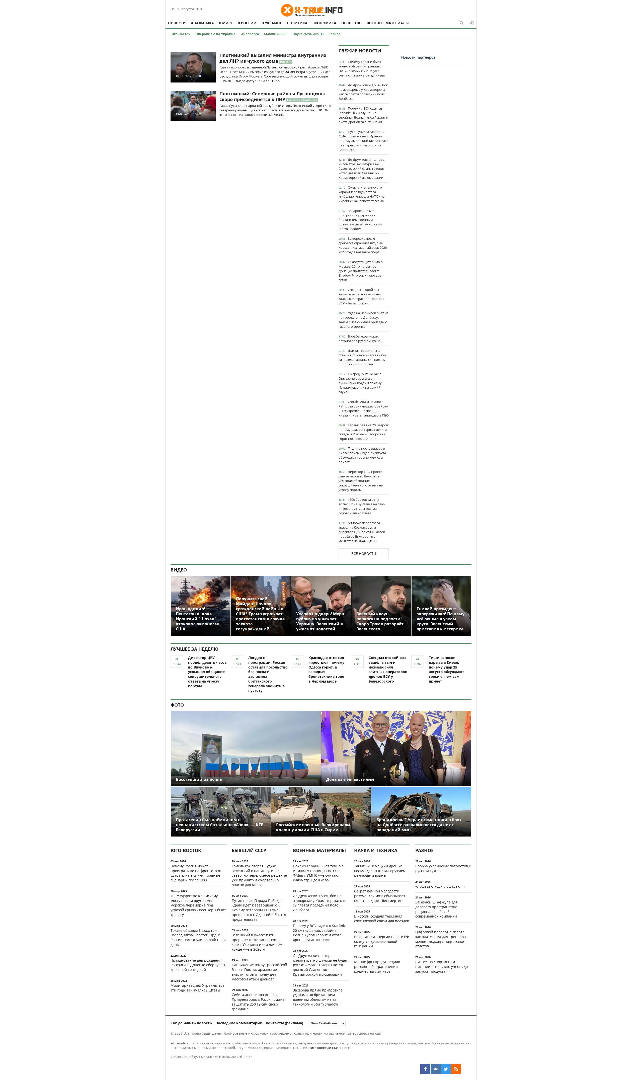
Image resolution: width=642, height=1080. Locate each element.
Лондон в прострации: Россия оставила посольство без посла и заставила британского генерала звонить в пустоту (268, 674)
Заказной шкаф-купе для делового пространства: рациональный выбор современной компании (436, 909)
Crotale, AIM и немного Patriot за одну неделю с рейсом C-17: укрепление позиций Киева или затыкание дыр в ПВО (364, 408)
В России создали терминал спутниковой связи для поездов (381, 918)
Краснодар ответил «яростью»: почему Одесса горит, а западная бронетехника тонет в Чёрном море (327, 669)
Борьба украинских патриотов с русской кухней (360, 338)
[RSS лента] (456, 1069)
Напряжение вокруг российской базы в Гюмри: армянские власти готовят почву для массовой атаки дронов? (259, 971)
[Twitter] (446, 1069)
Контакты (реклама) (284, 1023)
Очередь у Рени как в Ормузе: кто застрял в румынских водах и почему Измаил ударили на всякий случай (360, 383)
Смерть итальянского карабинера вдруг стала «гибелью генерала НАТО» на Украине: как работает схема (361, 194)
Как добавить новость (191, 1023)
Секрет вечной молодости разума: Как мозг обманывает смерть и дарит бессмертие (380, 896)
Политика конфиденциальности (326, 1047)
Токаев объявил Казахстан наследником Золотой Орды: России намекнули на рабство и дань (198, 937)
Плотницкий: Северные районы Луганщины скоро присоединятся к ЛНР (272, 96)
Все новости (363, 553)
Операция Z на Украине (215, 34)
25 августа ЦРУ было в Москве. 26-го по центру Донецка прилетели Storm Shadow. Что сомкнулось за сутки (360, 271)
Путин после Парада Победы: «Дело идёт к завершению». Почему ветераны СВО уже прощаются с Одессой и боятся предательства (259, 910)
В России (247, 23)
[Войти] (471, 23)
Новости (177, 23)
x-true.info (178, 1043)
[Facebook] (425, 1069)
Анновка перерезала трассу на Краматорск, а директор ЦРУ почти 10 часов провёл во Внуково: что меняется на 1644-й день (362, 532)
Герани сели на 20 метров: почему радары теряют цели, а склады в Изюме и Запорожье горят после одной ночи (364, 432)
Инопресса (249, 34)
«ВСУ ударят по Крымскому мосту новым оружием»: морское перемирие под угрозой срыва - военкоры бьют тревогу (198, 905)
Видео (179, 570)
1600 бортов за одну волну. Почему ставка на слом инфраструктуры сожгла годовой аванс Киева (362, 506)
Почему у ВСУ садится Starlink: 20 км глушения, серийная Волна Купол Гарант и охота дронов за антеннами (363, 115)
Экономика (324, 23)
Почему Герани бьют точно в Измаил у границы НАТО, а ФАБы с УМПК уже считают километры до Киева (362, 68)
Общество (351, 23)
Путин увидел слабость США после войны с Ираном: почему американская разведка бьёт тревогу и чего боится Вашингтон (363, 140)
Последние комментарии (238, 1023)
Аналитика (202, 23)
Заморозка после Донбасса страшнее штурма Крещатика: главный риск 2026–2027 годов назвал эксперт (363, 245)
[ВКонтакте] (436, 1069)
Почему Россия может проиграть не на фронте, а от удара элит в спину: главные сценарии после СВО (196, 873)
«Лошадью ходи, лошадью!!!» (440, 886)
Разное (335, 34)
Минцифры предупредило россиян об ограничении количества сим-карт (377, 966)
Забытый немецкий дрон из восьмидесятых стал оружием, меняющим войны (380, 871)
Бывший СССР (275, 34)
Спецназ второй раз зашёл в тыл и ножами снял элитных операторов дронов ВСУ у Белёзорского (361, 296)
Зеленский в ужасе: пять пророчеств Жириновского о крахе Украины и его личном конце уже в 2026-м (257, 942)
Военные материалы (388, 23)
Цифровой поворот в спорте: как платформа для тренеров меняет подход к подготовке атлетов (440, 939)
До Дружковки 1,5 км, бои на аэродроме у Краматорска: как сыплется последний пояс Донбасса (363, 92)
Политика (297, 23)
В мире (226, 23)
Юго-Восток (180, 34)
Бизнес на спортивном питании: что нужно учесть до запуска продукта (441, 966)
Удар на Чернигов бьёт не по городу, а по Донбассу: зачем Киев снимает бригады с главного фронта (363, 320)
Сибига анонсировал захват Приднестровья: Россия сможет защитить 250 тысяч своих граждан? (259, 1001)
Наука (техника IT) (308, 34)
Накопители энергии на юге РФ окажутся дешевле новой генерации (381, 941)
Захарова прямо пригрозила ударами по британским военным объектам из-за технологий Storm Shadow (360, 219)
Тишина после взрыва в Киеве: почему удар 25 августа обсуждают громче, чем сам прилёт (362, 455)
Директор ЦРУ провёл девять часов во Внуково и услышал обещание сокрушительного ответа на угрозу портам (361, 480)
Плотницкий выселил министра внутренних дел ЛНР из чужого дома (272, 58)
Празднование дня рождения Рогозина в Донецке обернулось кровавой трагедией (198, 965)
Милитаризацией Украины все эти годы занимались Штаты (197, 987)
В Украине (272, 23)
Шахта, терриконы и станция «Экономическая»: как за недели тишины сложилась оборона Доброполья (362, 357)
